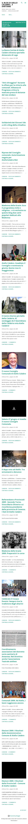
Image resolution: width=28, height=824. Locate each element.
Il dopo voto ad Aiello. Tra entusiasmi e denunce (13, 470)
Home (3, 14)
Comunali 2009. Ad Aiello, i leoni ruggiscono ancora (14, 701)
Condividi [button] (4, 71)
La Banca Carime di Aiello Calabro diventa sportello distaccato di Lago (13, 52)
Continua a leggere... (8, 73)
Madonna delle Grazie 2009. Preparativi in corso (13, 552)
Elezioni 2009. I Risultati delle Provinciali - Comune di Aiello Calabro (13, 783)
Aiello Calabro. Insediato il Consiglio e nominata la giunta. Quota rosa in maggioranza (13, 267)
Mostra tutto (20, 22)
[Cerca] (22, 3)
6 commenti (12, 752)
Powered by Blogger (15, 816)
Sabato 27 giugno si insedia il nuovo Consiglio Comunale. (14, 421)
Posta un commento (15, 71)
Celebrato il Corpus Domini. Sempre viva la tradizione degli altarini (12, 601)
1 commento (12, 342)
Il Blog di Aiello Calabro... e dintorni (9, 4)
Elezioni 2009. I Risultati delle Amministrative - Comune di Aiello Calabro (13, 733)
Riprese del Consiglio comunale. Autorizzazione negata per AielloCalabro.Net (13, 156)
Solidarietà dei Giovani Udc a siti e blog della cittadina (14, 123)
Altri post (23, 810)
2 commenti (12, 390)
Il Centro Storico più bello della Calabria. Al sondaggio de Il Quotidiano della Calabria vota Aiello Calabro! (14, 321)
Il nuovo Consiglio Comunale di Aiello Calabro (14, 372)
